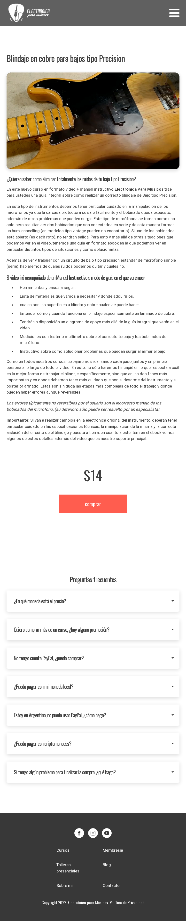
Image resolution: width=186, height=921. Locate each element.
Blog (107, 864)
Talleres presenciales (67, 867)
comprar (93, 504)
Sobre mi (64, 885)
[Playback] (93, 121)
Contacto (111, 885)
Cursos (63, 850)
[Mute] (172, 79)
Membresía (113, 850)
